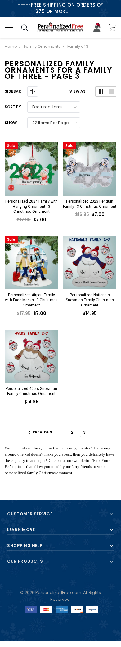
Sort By (13, 106)
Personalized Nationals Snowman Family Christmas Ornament (90, 300)
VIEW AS (77, 91)
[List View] (111, 91)
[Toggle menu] (9, 27)
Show (11, 122)
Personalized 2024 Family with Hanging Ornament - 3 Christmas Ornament (31, 206)
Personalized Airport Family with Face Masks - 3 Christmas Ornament (31, 300)
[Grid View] (101, 91)
